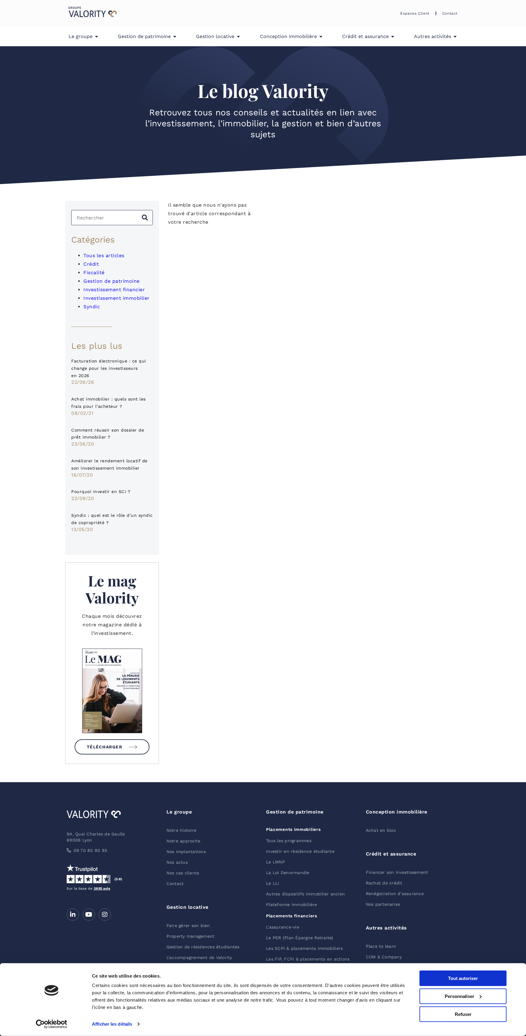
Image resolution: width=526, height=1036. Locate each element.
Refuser (463, 1014)
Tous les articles (103, 255)
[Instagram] (105, 914)
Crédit (91, 264)
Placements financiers (291, 915)
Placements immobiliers (293, 829)
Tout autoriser (463, 978)
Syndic (91, 307)
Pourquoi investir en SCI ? (100, 491)
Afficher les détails (112, 1024)
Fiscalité (94, 272)
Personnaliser (459, 996)
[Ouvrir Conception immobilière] (320, 36)
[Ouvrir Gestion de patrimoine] (174, 36)
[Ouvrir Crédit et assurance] (392, 36)
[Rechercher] (145, 217)
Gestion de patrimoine (111, 281)
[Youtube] (89, 914)
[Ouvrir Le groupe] (96, 36)
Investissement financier (114, 289)
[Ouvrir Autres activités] (455, 36)
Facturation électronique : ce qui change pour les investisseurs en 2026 (108, 368)
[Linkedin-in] (73, 914)
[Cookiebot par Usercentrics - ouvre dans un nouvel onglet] (51, 1024)
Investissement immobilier (116, 298)
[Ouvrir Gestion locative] (238, 36)
